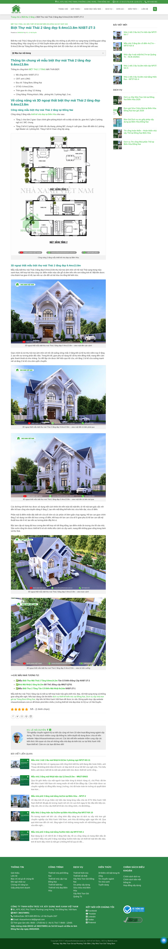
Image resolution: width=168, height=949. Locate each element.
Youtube (92, 914)
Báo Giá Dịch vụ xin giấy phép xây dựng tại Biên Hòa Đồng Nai (139, 120)
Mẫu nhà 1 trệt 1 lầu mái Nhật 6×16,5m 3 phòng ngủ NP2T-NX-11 (60, 760)
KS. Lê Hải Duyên (31, 32)
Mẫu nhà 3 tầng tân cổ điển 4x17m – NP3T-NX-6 (139, 44)
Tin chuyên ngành (106, 879)
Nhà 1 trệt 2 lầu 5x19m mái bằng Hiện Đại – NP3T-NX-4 (140, 78)
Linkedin (92, 917)
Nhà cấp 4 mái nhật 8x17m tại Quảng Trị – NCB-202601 (140, 56)
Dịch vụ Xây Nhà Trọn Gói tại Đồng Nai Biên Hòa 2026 (139, 98)
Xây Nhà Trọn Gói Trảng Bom (103, 943)
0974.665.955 (31, 916)
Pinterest (92, 923)
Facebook (92, 911)
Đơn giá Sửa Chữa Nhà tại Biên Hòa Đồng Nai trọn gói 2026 (140, 109)
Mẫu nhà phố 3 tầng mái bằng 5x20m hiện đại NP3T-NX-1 (57, 832)
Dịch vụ (108, 9)
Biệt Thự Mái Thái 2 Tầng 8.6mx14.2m (40, 681)
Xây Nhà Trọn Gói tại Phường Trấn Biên (75, 943)
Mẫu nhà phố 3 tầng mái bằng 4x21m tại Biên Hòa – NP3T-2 (58, 796)
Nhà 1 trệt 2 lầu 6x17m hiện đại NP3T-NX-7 (140, 33)
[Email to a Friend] (22, 717)
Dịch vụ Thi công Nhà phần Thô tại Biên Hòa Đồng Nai (139, 143)
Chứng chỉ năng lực (19, 885)
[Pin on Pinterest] (26, 717)
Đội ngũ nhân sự (18, 882)
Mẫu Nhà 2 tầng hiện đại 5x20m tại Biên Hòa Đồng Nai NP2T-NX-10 (62, 813)
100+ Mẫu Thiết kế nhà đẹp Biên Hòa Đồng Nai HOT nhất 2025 (45, 24)
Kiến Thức (132, 9)
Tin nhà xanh (104, 882)
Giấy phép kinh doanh (20, 888)
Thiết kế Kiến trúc (81, 873)
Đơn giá (120, 9)
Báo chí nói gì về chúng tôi (22, 879)
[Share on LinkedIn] (31, 717)
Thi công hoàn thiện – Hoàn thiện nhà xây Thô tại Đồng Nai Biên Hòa (140, 132)
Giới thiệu (75, 9)
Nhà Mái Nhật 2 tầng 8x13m (31, 685)
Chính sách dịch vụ (131, 876)
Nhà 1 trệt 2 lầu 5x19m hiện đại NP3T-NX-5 (140, 67)
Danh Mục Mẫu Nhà (92, 9)
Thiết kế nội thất (80, 876)
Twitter (91, 920)
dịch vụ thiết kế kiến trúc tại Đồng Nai (69, 697)
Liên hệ (144, 9)
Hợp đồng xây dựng (132, 885)
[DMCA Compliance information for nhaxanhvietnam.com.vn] (132, 920)
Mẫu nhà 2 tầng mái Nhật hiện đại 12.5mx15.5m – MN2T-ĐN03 (59, 777)
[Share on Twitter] (17, 717)
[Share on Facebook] (13, 717)
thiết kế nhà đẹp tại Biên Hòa (43, 114)
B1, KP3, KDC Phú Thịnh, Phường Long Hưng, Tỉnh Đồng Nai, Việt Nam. (45, 909)
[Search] (155, 9)
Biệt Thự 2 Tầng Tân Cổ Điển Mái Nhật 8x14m (44, 688)
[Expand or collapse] (103, 53)
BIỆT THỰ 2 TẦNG (37, 69)
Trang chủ (63, 9)
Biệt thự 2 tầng (28, 17)
